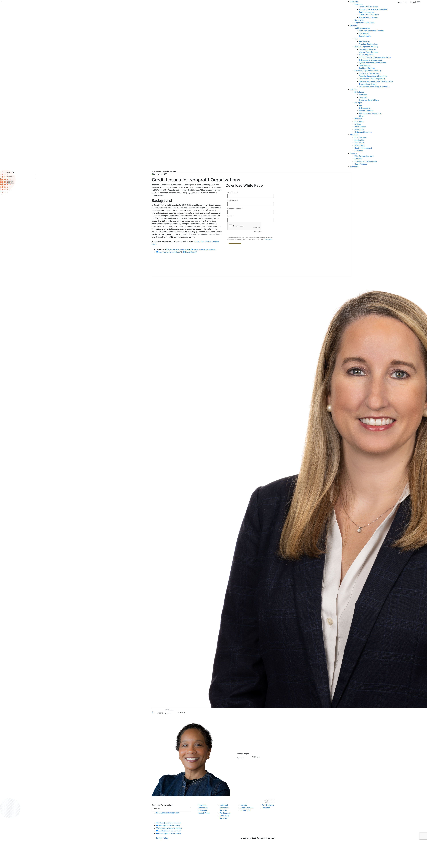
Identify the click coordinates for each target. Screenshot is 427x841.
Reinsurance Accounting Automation (374, 87)
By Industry (359, 92)
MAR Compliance (366, 55)
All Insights (359, 129)
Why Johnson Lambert (364, 156)
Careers (353, 153)
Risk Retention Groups (368, 17)
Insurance (358, 4)
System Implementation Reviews (372, 63)
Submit (157, 809)
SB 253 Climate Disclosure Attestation (375, 57)
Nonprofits (359, 20)
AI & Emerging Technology (370, 113)
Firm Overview (360, 137)
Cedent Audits (365, 36)
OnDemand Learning (363, 132)
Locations (358, 150)
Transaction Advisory (368, 84)
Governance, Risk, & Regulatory (372, 79)
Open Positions (360, 164)
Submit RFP (415, 2)
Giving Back (359, 145)
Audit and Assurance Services (371, 31)
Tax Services (364, 41)
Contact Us (402, 2)
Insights (353, 89)
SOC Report (364, 33)
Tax (356, 39)
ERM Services (364, 65)
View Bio (181, 713)
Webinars (358, 119)
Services (353, 25)
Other (361, 116)
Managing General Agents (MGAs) (373, 9)
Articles (357, 124)
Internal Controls (366, 111)
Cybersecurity (365, 108)
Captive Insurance (366, 12)
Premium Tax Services (368, 44)
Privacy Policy (162, 838)
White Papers (360, 127)
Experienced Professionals (365, 161)
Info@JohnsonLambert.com (167, 813)
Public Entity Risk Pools (369, 15)
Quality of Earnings (367, 68)
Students (358, 158)
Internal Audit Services (368, 52)
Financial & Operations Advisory (367, 71)
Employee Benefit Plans (364, 23)
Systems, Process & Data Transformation (376, 81)
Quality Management (363, 148)
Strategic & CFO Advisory (370, 73)
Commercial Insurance (368, 7)
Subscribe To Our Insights (162, 805)
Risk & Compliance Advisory (366, 47)
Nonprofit (363, 97)
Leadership (359, 140)
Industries (354, 1)
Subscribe (354, 166)
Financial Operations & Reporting (373, 76)
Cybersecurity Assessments (370, 60)
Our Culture (359, 142)
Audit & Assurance (362, 28)
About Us (354, 135)
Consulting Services (367, 49)
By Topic (358, 103)
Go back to (165, 171)
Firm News (358, 121)
